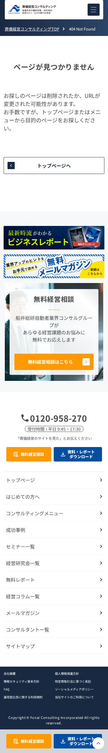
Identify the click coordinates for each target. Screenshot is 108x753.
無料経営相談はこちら (50, 362)
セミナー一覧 (20, 546)
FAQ (6, 689)
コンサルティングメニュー (34, 513)
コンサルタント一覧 (27, 629)
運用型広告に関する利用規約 (23, 697)
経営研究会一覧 (23, 563)
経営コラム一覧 (23, 596)
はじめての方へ (23, 496)
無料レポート (20, 579)
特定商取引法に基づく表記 (73, 681)
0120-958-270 (58, 418)
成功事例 (15, 529)
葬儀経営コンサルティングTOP (32, 29)
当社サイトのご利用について (74, 697)
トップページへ (54, 165)
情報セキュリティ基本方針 (21, 681)
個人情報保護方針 (67, 673)
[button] (94, 10)
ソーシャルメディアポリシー (74, 689)
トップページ (20, 480)
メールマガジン (23, 612)
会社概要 (10, 673)
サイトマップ (20, 646)
